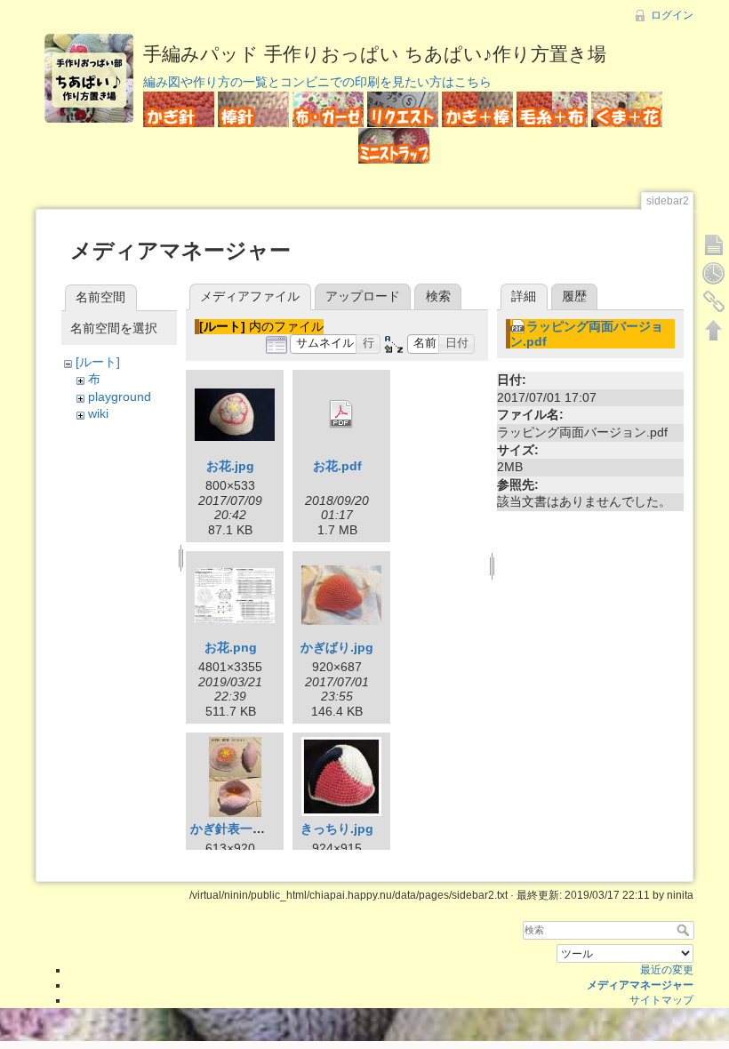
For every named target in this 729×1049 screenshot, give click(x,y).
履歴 (574, 296)
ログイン (672, 15)
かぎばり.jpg (336, 647)
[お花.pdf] (341, 414)
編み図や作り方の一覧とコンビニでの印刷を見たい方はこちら (317, 82)
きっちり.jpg (336, 828)
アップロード (362, 296)
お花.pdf (337, 466)
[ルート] (98, 362)
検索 (438, 296)
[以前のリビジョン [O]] (714, 273)
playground (119, 396)
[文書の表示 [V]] (714, 244)
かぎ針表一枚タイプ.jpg (257, 828)
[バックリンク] (714, 301)
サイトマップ (661, 1000)
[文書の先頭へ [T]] (714, 330)
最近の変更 (666, 970)
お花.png (230, 647)
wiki (98, 413)
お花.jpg (230, 466)
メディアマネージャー (640, 985)
